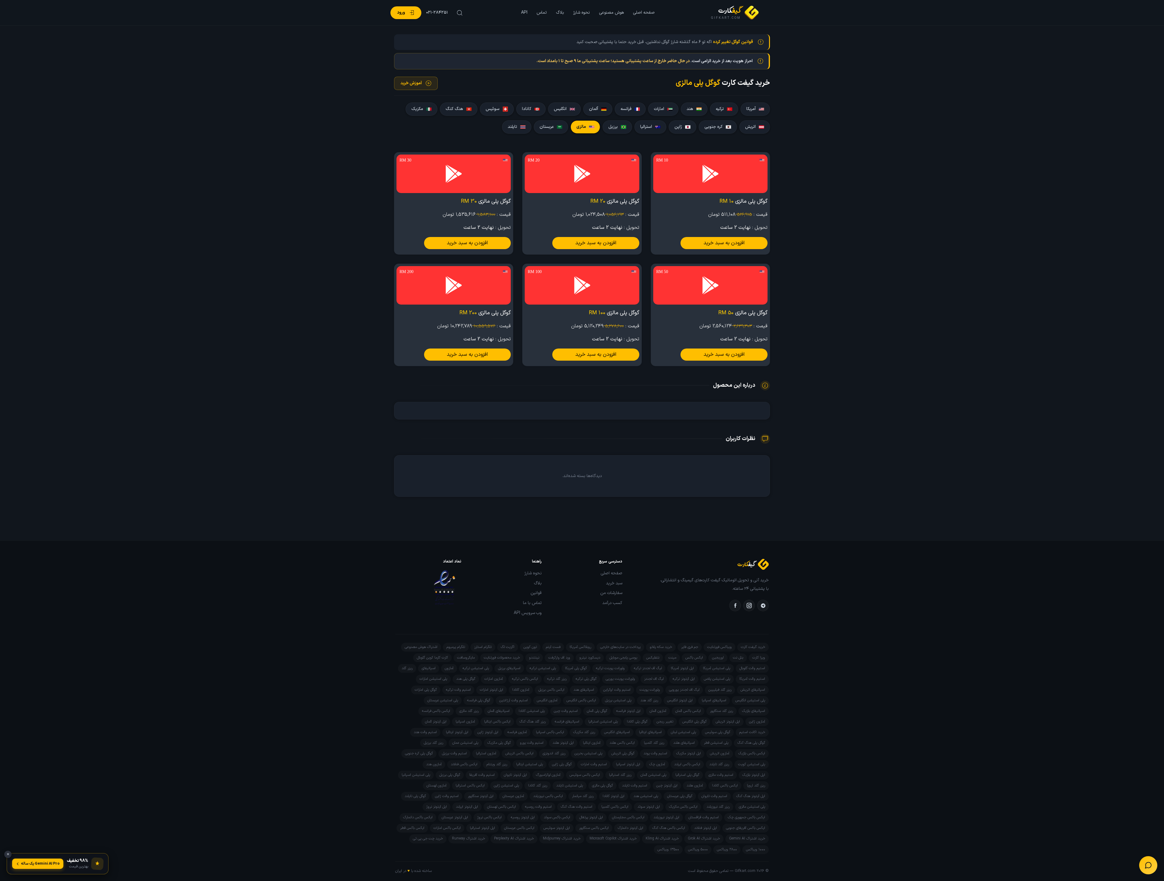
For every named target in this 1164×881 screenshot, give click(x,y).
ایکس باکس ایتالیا (497, 721)
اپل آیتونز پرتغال (591, 817)
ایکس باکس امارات (447, 828)
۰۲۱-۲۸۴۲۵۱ (437, 12)
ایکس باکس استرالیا (470, 785)
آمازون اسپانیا (465, 721)
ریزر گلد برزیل (433, 743)
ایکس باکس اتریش (519, 753)
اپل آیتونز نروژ (436, 806)
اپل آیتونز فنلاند (705, 828)
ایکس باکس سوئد (557, 817)
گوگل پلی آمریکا (576, 668)
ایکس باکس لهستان (501, 806)
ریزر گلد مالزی (469, 711)
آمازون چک (657, 764)
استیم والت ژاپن (447, 796)
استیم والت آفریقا (482, 775)
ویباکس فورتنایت (719, 647)
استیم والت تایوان (714, 796)
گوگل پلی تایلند (415, 796)
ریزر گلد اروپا (756, 785)
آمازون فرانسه (517, 732)
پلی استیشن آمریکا (716, 668)
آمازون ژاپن (757, 721)
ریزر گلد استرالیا (620, 775)
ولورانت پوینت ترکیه (610, 668)
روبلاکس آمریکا (580, 647)
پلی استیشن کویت (751, 764)
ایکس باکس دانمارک (418, 817)
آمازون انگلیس (547, 700)
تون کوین (530, 647)
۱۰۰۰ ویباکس (755, 849)
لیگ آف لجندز (654, 679)
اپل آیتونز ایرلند (467, 806)
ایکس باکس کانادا (725, 785)
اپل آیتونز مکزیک (688, 753)
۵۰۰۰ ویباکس (698, 849)
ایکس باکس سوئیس (585, 775)
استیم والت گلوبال (752, 668)
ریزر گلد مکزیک (584, 732)
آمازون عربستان (513, 796)
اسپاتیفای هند (584, 689)
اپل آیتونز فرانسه (628, 711)
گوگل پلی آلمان (597, 711)
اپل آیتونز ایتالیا (457, 732)
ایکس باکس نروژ (489, 817)
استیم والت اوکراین (616, 689)
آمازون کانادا (520, 689)
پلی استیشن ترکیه (543, 668)
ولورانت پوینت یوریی (620, 679)
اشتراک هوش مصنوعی (421, 647)
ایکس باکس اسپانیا (550, 732)
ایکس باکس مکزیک (683, 806)
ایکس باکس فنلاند (464, 764)
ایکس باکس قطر (412, 828)
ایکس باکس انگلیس (581, 700)
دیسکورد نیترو (589, 657)
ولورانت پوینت (650, 689)
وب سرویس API (528, 613)
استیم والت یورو (532, 743)
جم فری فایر (689, 647)
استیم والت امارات (594, 764)
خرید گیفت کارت (753, 647)
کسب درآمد (612, 603)
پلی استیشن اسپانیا (416, 775)
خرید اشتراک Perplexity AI (514, 838)
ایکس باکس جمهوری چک (746, 817)
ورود (401, 12)
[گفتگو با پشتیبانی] (1148, 865)
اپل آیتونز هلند (563, 743)
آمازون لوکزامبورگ (548, 775)
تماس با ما (532, 603)
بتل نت (738, 657)
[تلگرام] (763, 605)
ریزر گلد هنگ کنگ (533, 721)
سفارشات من (611, 593)
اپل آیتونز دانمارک (630, 828)
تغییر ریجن (665, 721)
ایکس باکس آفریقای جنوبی (745, 828)
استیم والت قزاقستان (703, 817)
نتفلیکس (652, 657)
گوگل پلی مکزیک (499, 743)
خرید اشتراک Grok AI (704, 838)
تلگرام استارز (483, 647)
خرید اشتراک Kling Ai (662, 838)
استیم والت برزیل (454, 753)
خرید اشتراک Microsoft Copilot (613, 838)
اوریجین (718, 657)
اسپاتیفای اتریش (753, 689)
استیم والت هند (425, 732)
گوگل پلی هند (465, 679)
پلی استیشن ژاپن (506, 785)
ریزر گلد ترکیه (557, 679)
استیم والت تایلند (634, 785)
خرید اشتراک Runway (468, 838)
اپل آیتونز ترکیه (684, 679)
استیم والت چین (566, 711)
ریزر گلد (407, 668)
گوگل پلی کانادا (637, 721)
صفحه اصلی (644, 12)
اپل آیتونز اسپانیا (628, 764)
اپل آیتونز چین (666, 785)
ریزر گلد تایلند (719, 764)
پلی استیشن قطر (716, 743)
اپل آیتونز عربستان (455, 817)
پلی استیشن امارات (433, 679)
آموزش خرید (411, 83)
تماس (542, 12)
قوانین (536, 593)
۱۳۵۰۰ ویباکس (668, 849)
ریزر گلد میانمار (583, 796)
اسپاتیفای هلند (684, 743)
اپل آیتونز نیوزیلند (666, 817)
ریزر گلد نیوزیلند (718, 806)
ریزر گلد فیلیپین (719, 689)
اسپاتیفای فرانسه (567, 721)
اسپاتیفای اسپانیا (714, 700)
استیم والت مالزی (720, 775)
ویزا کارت (758, 657)
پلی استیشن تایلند (569, 785)
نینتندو (534, 657)
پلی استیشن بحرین (588, 753)
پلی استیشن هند (646, 796)
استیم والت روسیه (538, 806)
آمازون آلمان (658, 711)
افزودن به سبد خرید (724, 243)
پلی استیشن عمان (465, 743)
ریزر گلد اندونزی (554, 753)
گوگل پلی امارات (426, 689)
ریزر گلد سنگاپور (721, 711)
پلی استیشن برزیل (618, 700)
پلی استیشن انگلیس (750, 700)
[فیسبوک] (735, 605)
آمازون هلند (695, 785)
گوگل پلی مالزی (602, 785)
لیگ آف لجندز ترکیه (648, 668)
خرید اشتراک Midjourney (561, 838)
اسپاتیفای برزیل (509, 668)
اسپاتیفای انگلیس (617, 732)
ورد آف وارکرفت (559, 657)
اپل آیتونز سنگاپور (480, 796)
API (524, 12)
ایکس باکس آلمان (688, 711)
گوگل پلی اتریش (622, 753)
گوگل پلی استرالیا (687, 775)
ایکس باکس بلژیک (751, 753)
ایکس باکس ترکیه (525, 679)
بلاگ (560, 12)
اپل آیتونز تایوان (515, 775)
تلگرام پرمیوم (456, 647)
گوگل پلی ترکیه (586, 679)
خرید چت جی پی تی (428, 838)
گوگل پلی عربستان (679, 796)
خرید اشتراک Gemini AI (747, 838)
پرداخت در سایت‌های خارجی (620, 647)
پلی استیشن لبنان (683, 732)
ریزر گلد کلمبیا (654, 743)
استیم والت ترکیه (458, 689)
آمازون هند (434, 764)
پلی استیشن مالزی (752, 806)
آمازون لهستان (436, 785)
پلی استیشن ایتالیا (529, 764)
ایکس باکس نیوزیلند (548, 796)
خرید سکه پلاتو (661, 647)
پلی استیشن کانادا (532, 711)
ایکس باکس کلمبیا (614, 806)
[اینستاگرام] (749, 605)
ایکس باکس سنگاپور (594, 828)
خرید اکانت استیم (752, 732)
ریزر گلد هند (649, 700)
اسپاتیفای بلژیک (753, 711)
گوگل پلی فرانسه (478, 700)
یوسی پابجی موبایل (623, 657)
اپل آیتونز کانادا (613, 796)
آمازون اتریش (719, 753)
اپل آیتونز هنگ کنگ (750, 796)
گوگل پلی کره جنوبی (419, 753)
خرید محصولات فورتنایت (502, 657)
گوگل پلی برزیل (449, 775)
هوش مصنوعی (611, 12)
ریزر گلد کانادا (537, 785)
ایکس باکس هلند (622, 743)
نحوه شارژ (581, 12)
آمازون (449, 668)
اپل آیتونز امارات (491, 689)
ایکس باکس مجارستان (628, 817)
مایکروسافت (466, 657)
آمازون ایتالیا (591, 743)
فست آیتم (553, 647)
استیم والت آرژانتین (513, 700)
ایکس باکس (694, 657)
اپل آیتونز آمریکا (682, 668)
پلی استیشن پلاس (717, 679)
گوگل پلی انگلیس (694, 721)
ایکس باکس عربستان (519, 828)
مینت (672, 657)
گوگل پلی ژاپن (562, 764)
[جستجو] (459, 13)
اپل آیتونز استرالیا (482, 828)
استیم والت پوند (655, 753)
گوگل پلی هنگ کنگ (751, 743)
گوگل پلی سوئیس (717, 732)
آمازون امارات (493, 679)
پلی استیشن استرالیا (603, 721)
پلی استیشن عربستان (442, 700)
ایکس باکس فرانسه (436, 711)
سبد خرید (614, 583)
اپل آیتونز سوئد (648, 806)
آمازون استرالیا (486, 753)
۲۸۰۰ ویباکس (727, 849)
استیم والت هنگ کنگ (576, 806)
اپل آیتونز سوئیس (557, 828)
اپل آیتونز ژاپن (487, 732)
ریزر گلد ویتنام (497, 764)
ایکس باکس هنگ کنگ (668, 828)
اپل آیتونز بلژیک (753, 775)
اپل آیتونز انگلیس (680, 700)
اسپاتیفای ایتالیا (650, 732)
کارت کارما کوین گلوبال (432, 657)
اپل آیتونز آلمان (436, 721)
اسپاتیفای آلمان (499, 711)
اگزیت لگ (507, 647)
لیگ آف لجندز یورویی (684, 689)
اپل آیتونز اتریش (728, 721)
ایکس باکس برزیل (551, 689)
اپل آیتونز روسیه (523, 817)
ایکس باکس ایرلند (687, 764)
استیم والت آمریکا (752, 679)
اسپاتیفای (429, 668)
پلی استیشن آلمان (653, 775)
